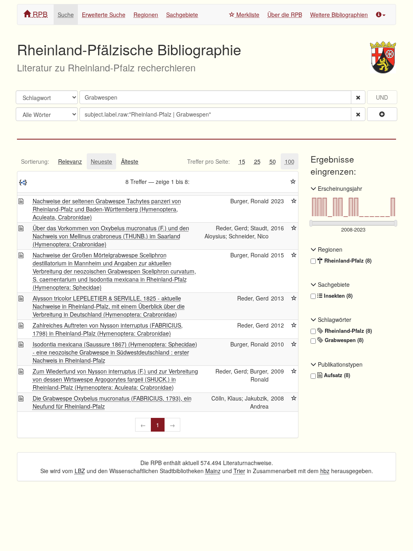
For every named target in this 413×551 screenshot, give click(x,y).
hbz (325, 471)
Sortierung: (35, 161)
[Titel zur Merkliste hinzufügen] (294, 201)
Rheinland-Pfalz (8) (347, 260)
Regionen (145, 14)
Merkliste (247, 14)
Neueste (101, 161)
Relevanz (70, 161)
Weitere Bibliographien (339, 14)
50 (272, 161)
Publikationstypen (339, 364)
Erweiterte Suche (103, 14)
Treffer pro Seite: (208, 161)
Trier (239, 471)
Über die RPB (284, 14)
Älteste (129, 161)
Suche (66, 14)
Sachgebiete (182, 14)
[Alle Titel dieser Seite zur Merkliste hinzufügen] (293, 181)
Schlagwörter (333, 319)
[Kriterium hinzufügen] (382, 114)
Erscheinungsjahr (339, 188)
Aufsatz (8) (336, 375)
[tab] (35, 161)
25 (257, 161)
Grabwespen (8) (343, 340)
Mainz (213, 471)
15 (242, 161)
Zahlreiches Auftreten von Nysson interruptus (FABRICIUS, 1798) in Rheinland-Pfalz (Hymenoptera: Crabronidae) (108, 329)
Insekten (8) (337, 295)
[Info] (381, 14)
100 (289, 161)
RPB (39, 13)
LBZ (80, 471)
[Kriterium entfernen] (358, 97)
